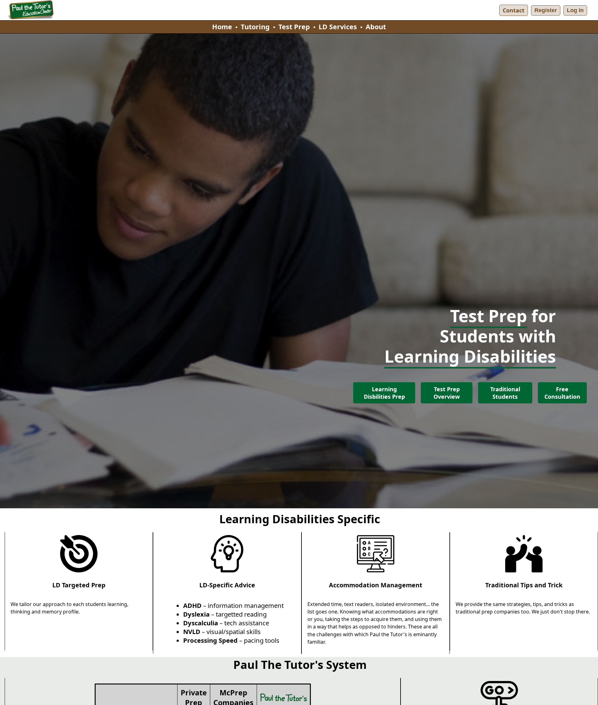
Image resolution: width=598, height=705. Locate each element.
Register (545, 10)
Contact (513, 10)
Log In (575, 10)
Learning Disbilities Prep (384, 392)
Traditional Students (505, 392)
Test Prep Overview (447, 392)
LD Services (338, 26)
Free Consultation (562, 392)
